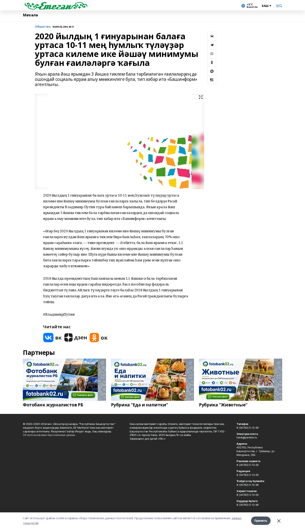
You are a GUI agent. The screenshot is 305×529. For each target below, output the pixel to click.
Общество (43, 26)
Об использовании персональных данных (49, 435)
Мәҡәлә (30, 15)
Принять (260, 521)
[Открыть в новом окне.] (52, 337)
